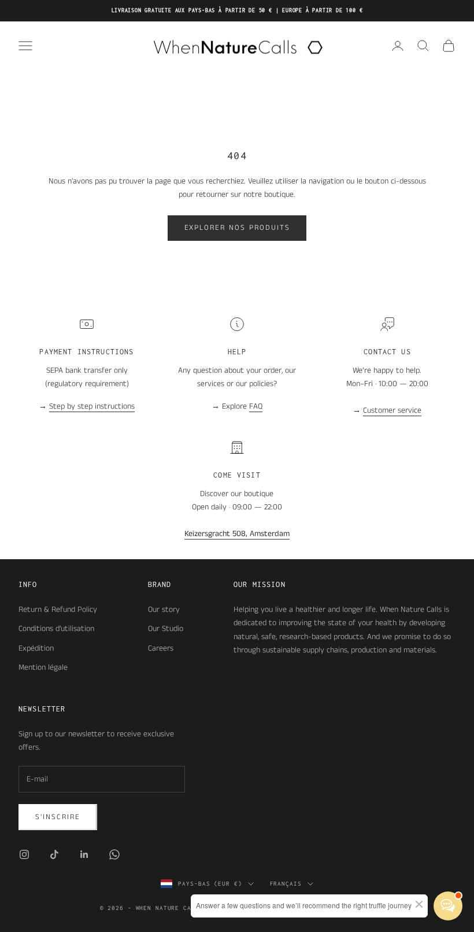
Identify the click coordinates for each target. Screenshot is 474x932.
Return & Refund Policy (57, 609)
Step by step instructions (92, 406)
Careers (160, 648)
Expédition (36, 648)
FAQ (255, 406)
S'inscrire (57, 817)
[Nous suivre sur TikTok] (54, 854)
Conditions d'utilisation (56, 628)
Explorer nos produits (237, 227)
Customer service (392, 410)
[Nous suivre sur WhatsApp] (114, 854)
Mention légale (43, 667)
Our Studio (165, 628)
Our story (164, 609)
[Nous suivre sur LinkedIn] (84, 854)
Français (286, 883)
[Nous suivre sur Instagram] (24, 854)
